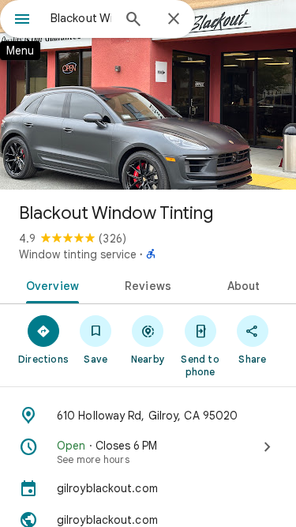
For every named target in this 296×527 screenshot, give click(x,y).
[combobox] (81, 18)
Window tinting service (78, 254)
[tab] (49, 284)
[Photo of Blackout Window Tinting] (148, 95)
